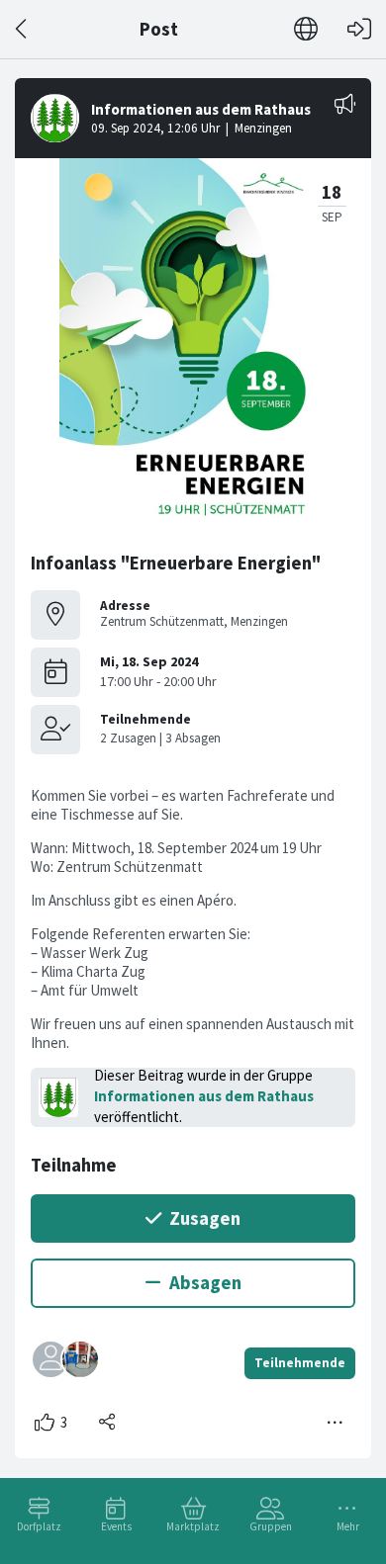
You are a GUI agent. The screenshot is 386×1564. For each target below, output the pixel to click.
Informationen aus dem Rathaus (204, 1095)
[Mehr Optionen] (335, 1422)
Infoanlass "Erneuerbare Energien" (176, 563)
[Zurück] (22, 29)
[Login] (359, 29)
